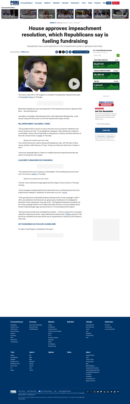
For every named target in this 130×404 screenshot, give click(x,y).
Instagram (94, 391)
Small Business (33, 329)
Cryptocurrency (52, 329)
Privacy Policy (101, 136)
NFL (30, 355)
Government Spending (35, 325)
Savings (13, 333)
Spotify (114, 391)
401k (12, 337)
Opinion (51, 352)
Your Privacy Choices (46, 391)
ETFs (49, 335)
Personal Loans (15, 331)
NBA (30, 357)
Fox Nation (89, 376)
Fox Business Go (90, 378)
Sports (31, 352)
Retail (49, 342)
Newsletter (111, 391)
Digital (12, 355)
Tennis (31, 370)
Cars (87, 331)
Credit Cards (14, 329)
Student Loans (15, 327)
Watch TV (116, 3)
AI (11, 368)
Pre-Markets (51, 344)
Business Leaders (53, 337)
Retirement (14, 339)
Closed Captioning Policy (93, 370)
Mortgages (14, 325)
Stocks (50, 325)
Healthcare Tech (15, 363)
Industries (51, 339)
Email (70, 52)
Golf (30, 368)
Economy (38, 3)
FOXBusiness (25, 52)
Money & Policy (33, 327)
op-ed (65, 192)
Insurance (13, 335)
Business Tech (15, 361)
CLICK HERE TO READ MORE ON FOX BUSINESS (35, 160)
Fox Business (15, 3)
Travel (87, 329)
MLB (30, 359)
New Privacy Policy (31, 391)
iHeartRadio (118, 391)
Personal (107, 325)
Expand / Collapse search (104, 3)
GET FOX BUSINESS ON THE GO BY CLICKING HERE (37, 224)
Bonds (50, 333)
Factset (63, 393)
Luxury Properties (110, 329)
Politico (68, 214)
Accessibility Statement (92, 372)
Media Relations (90, 366)
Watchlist (56, 3)
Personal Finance (26, 3)
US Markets (51, 327)
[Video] (50, 74)
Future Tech (14, 366)
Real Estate (75, 3)
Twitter (60, 52)
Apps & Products (90, 380)
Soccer (31, 366)
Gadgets (13, 359)
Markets (47, 3)
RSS (108, 391)
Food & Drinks (89, 335)
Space (12, 370)
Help (55, 391)
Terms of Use (110, 136)
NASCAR (31, 361)
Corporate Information (92, 368)
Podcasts (97, 3)
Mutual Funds (52, 346)
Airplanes (88, 333)
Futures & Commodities (54, 331)
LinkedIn (104, 391)
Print (66, 52)
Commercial (108, 327)
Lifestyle (65, 3)
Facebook (56, 52)
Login (108, 3)
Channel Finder (90, 355)
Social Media (14, 357)
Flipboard (101, 391)
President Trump (27, 97)
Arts (87, 337)
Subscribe (106, 130)
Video (90, 3)
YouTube (97, 391)
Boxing (31, 363)
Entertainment (90, 325)
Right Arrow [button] (127, 14)
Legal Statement (31, 394)
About (88, 352)
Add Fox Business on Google (81, 51)
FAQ (87, 363)
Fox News (88, 374)
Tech (83, 3)
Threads (63, 52)
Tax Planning (14, 342)
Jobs (87, 357)
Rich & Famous (90, 327)
